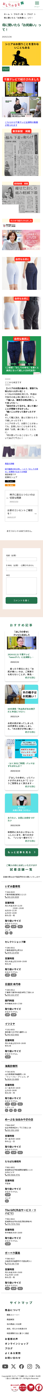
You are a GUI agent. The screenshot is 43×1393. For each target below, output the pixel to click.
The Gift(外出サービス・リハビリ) (20, 1211)
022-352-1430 (13, 1130)
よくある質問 (13, 1353)
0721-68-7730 (13, 1263)
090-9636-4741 (13, 1175)
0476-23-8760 (13, 953)
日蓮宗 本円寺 (13, 984)
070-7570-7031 (13, 1224)
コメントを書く (21, 600)
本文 (8, 575)
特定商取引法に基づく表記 (18, 1333)
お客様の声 (11, 1338)
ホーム (7, 14)
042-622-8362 (13, 1034)
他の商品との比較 (14, 1324)
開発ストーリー (13, 1314)
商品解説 (10, 1319)
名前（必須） (11, 555)
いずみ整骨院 (12, 886)
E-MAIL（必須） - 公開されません (20, 565)
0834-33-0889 (13, 1079)
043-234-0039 (13, 897)
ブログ (30, 14)
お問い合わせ (13, 1357)
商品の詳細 (9, 463)
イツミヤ (10, 1023)
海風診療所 (11, 1066)
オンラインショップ (17, 1343)
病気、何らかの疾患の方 (17, 1328)
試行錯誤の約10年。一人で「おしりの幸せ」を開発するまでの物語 (21, 470)
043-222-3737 (13, 995)
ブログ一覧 (18, 14)
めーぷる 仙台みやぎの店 (19, 1119)
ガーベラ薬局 (12, 1253)
